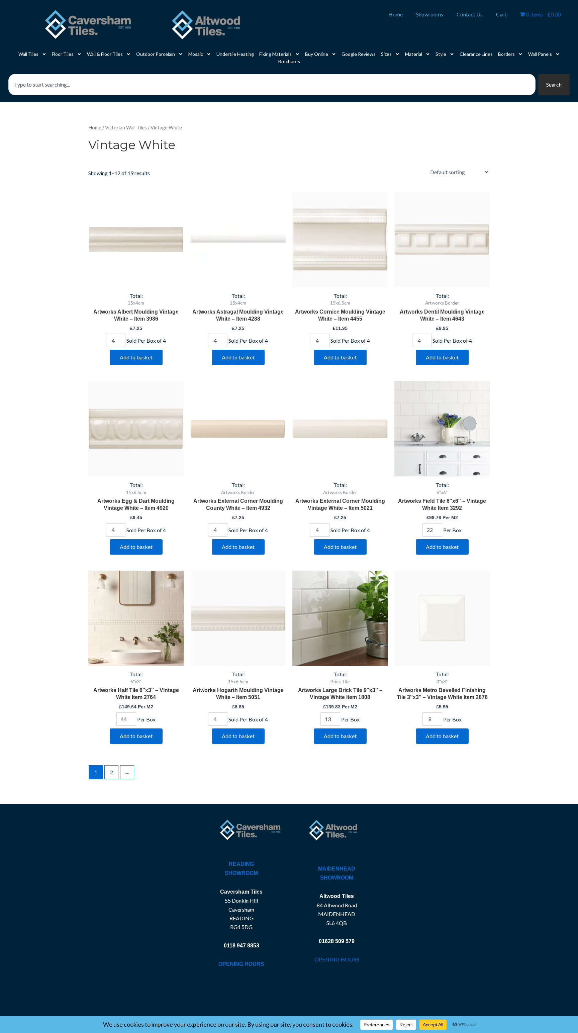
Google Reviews (359, 54)
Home (395, 14)
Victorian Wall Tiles (126, 127)
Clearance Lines (476, 54)
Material (413, 54)
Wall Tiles (28, 54)
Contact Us (470, 14)
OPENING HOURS (336, 959)
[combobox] (272, 84)
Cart (501, 14)
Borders (506, 54)
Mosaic (195, 54)
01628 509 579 (337, 941)
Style (441, 54)
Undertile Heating (235, 54)
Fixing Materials (275, 54)
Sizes (386, 54)
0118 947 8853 (241, 945)
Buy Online (316, 54)
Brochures (289, 61)
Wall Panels (540, 54)
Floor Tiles (63, 54)
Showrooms (429, 14)
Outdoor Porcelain (155, 54)
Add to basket (136, 357)
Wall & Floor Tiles (105, 54)
